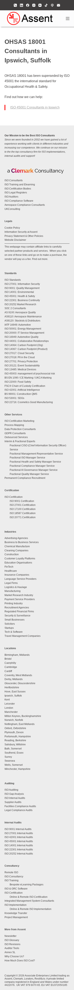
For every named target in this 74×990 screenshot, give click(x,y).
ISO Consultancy (14, 876)
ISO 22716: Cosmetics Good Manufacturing (29, 402)
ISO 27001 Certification (23, 505)
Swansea (10, 760)
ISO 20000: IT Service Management (24, 332)
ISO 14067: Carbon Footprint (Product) (26, 349)
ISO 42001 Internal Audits (19, 837)
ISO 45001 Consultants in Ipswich (35, 107)
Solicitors (10, 623)
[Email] (58, 5)
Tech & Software (14, 631)
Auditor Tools (12, 948)
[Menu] (67, 18)
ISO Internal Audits (15, 798)
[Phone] (15, 5)
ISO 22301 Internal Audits (19, 849)
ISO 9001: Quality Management (22, 288)
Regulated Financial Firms (19, 611)
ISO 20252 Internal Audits (19, 853)
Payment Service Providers (20, 599)
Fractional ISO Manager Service (27, 457)
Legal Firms (11, 583)
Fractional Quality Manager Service (29, 474)
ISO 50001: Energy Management (23, 328)
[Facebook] (27, 5)
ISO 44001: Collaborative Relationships (27, 341)
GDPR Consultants (15, 433)
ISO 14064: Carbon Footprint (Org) (24, 345)
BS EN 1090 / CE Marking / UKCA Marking (28, 377)
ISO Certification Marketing (19, 421)
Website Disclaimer (15, 239)
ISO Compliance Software (19, 200)
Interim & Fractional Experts (20, 441)
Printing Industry (14, 603)
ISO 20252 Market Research (20, 304)
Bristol (8, 658)
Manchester (11, 712)
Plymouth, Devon (14, 732)
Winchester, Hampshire (17, 769)
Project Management (16, 917)
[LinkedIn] (21, 5)
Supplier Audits (13, 802)
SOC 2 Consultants (15, 308)
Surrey (8, 756)
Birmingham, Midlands (17, 654)
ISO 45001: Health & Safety (20, 296)
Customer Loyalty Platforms (20, 558)
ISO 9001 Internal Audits (18, 829)
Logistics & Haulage (16, 587)
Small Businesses (14, 619)
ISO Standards (13, 279)
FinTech (9, 566)
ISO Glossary (12, 940)
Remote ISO (11, 872)
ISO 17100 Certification (23, 509)
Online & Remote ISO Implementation (30, 909)
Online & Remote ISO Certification (28, 896)
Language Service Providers (20, 578)
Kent (7, 699)
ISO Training (11, 880)
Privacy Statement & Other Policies (24, 236)
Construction (12, 554)
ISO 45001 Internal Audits (19, 841)
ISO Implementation (16, 905)
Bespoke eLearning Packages (26, 884)
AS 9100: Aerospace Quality (20, 312)
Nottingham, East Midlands (20, 724)
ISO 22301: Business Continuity (22, 300)
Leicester (10, 703)
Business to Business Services (22, 542)
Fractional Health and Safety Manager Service (35, 461)
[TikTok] (46, 5)
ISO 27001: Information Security (22, 284)
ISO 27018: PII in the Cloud (20, 357)
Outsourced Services (16, 437)
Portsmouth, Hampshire (18, 736)
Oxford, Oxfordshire (15, 728)
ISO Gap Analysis (14, 793)
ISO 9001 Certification (22, 501)
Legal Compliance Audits (18, 810)
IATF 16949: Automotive (18, 324)
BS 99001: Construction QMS (21, 394)
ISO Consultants (14, 180)
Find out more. (40, 259)
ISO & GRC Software (16, 888)
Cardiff (8, 671)
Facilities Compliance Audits (20, 806)
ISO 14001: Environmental (19, 292)
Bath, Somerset (13, 748)
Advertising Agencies (16, 538)
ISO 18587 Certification (23, 513)
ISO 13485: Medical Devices (20, 369)
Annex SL (10, 952)
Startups (9, 627)
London (9, 707)
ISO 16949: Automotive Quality (21, 336)
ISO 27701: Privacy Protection (21, 361)
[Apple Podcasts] (52, 5)
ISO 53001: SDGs (14, 398)
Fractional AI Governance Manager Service (34, 470)
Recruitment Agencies (17, 607)
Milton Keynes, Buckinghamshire (23, 716)
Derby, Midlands (14, 679)
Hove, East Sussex (15, 691)
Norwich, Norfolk (14, 720)
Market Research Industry (19, 595)
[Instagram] (33, 5)
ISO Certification (14, 497)
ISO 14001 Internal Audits (19, 845)
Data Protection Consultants (20, 429)
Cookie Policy (12, 227)
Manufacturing (13, 591)
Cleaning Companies (16, 550)
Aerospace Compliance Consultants (25, 204)
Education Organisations (18, 562)
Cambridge (11, 667)
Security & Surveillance (17, 615)
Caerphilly (10, 663)
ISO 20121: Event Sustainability (22, 365)
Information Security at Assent (21, 231)
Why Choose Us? (14, 956)
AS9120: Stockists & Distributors (22, 320)
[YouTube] (40, 5)
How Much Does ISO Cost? (20, 960)
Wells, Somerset (14, 764)
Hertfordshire (12, 687)
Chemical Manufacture (17, 546)
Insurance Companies (17, 574)
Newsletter (10, 936)
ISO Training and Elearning (20, 184)
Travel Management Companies (22, 636)
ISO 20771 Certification (23, 517)
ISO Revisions (12, 944)
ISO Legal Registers (16, 192)
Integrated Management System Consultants (29, 900)
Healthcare (11, 570)
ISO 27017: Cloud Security (19, 353)
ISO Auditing (11, 789)
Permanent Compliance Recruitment (25, 478)
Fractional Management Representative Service (36, 453)
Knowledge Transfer (16, 913)
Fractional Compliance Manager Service (32, 465)
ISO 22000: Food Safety (18, 381)
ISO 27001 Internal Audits (19, 833)
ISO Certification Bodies (18, 188)
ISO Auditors (11, 196)
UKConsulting (12, 209)
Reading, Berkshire (15, 740)
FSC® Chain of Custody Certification (25, 386)
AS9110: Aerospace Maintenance (23, 316)
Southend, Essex (14, 752)
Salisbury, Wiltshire (15, 744)
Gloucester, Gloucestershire (20, 683)
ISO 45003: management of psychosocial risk (30, 373)
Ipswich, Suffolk (13, 695)
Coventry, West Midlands (18, 675)
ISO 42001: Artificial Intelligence (22, 389)
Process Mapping (14, 425)
